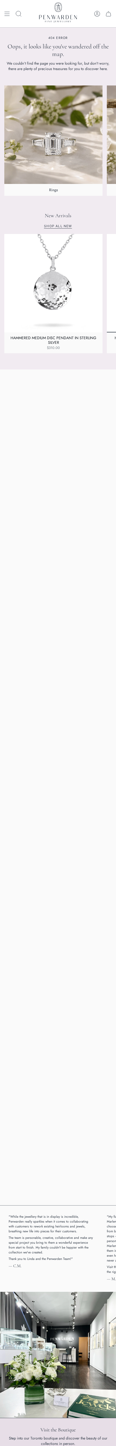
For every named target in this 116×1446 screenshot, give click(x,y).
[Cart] (108, 13)
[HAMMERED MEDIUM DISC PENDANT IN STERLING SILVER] (53, 283)
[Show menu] (7, 13)
